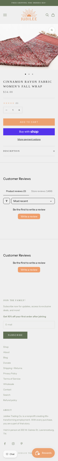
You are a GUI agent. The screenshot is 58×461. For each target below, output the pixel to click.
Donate (7, 362)
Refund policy (10, 400)
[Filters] (6, 201)
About (6, 352)
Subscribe (15, 335)
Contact (7, 389)
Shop (6, 346)
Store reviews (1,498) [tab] (42, 191)
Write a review (29, 216)
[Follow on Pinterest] (21, 443)
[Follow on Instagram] (13, 443)
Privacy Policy (10, 373)
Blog (5, 357)
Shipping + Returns (12, 368)
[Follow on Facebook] (4, 443)
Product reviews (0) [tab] (16, 191)
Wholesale (8, 384)
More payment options (29, 139)
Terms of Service (11, 378)
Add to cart (29, 122)
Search (6, 394)
